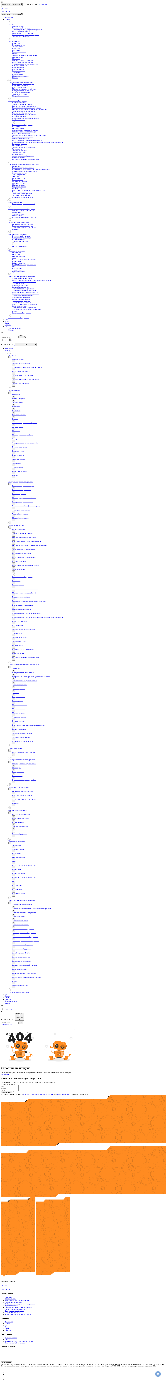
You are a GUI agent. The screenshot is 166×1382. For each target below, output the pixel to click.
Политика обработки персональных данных (19, 1341)
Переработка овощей (11, 1305)
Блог (6, 319)
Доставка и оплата (14, 328)
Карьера (11, 330)
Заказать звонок (6, 1362)
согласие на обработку (64, 1094)
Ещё (6, 326)
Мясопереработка (10, 1299)
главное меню (5, 1074)
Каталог (7, 19)
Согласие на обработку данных (15, 1343)
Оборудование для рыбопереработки (17, 1300)
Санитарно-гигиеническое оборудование (18, 1307)
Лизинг (7, 321)
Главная (3, 1024)
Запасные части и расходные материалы (18, 1314)
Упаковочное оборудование (14, 1302)
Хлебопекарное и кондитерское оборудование (20, 1304)
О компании (9, 17)
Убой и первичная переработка (15, 1309)
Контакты (8, 325)
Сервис (7, 323)
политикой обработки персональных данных (38, 1094)
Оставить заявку (6, 1092)
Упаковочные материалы (13, 1312)
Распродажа (8, 1297)
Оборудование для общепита (14, 1311)
